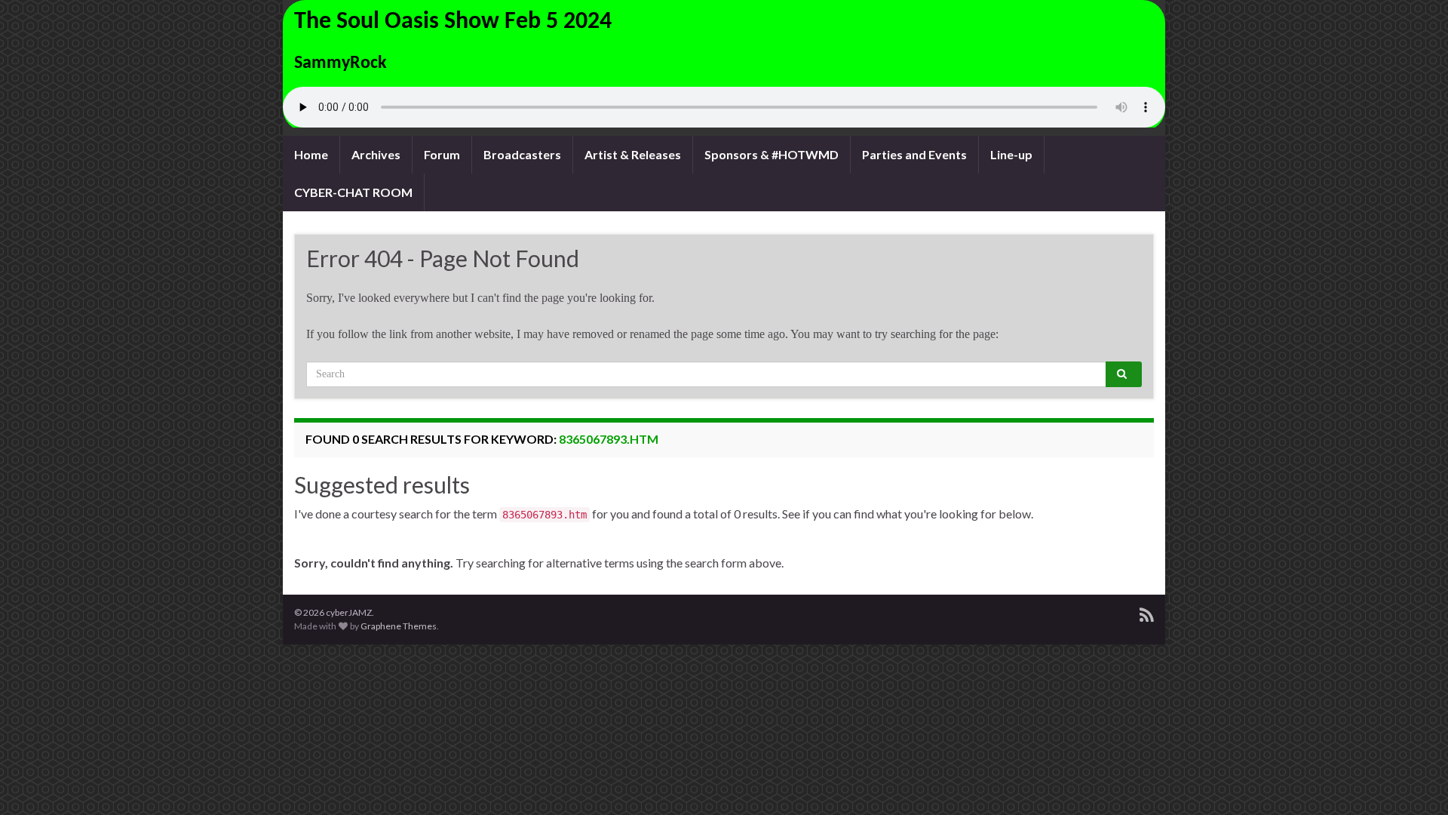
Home (311, 154)
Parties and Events (914, 154)
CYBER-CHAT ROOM (353, 192)
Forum (442, 154)
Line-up (1011, 154)
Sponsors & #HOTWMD (771, 154)
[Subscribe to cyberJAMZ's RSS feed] (1147, 612)
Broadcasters (522, 154)
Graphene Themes (398, 626)
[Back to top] (1414, 781)
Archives (375, 154)
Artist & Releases (632, 154)
